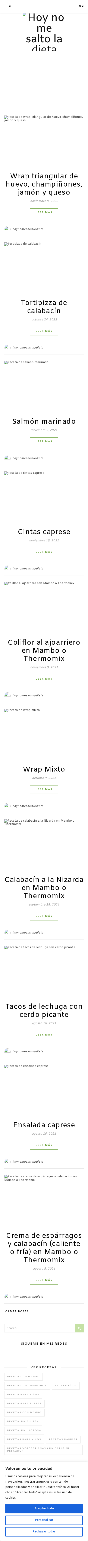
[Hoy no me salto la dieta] (44, 34)
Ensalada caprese (44, 1125)
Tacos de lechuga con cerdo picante (44, 1011)
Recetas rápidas (63, 1439)
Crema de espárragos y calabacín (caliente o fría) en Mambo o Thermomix (44, 1248)
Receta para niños (23, 1394)
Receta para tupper (24, 1403)
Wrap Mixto (44, 769)
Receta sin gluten (23, 1421)
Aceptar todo (44, 1509)
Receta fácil (66, 1385)
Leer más (44, 212)
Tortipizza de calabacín (44, 307)
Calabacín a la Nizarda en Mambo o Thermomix (44, 888)
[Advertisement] (44, 79)
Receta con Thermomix (27, 1385)
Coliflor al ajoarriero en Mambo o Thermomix (44, 651)
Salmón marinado (44, 422)
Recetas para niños (24, 1439)
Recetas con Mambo (24, 1412)
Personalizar (44, 1520)
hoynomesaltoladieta (28, 229)
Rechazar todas (44, 1532)
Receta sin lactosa (24, 1430)
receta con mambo (23, 1376)
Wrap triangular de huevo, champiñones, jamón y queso (44, 184)
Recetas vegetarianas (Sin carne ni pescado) (38, 1449)
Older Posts (16, 1311)
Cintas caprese (44, 532)
